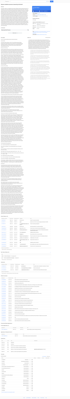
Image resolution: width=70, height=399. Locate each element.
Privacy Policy (42, 397)
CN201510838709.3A (4, 329)
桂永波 (40, 14)
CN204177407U (4, 303)
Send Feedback (28, 397)
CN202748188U (4, 234)
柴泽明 (43, 14)
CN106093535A (4, 317)
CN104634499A (4, 242)
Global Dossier (42, 34)
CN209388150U (4, 315)
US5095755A (3, 220)
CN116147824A (4, 286)
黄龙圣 (38, 14)
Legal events (34, 32)
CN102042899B (4, 293)
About (24, 397)
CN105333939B (4, 291)
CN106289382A (4, 279)
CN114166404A (4, 269)
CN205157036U (4, 310)
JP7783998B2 (3, 300)
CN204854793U (4, 281)
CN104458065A (4, 239)
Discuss (45, 34)
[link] (3, 359)
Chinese (39, 13)
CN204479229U (4, 244)
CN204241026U (4, 296)
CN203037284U (4, 288)
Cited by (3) (48, 31)
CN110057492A (4, 305)
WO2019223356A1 (4, 284)
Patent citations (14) (37, 31)
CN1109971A (3, 223)
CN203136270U (4, 237)
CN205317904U (4, 308)
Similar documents (39, 32)
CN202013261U (4, 232)
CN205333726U (4, 298)
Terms (38, 397)
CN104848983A (4, 312)
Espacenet (38, 34)
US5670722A (3, 226)
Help (46, 397)
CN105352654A (4, 320)
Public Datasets (34, 397)
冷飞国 (45, 14)
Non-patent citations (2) (43, 31)
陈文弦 (36, 14)
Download (44, 356)
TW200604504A (4, 228)
